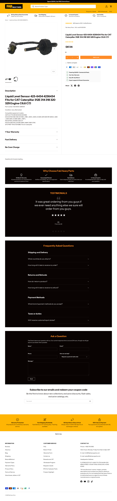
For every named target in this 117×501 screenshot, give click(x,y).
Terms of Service (10, 472)
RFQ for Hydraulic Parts (50, 469)
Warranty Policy (9, 465)
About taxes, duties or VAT (12, 475)
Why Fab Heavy (26, 11)
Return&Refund (9, 459)
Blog (6, 453)
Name (29, 346)
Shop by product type (11, 11)
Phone (29, 353)
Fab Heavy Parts (70, 27)
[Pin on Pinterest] (78, 85)
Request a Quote (91, 11)
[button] (69, 42)
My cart (65, 11)
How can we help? (64, 353)
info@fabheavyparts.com (92, 453)
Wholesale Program (49, 462)
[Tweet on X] (71, 85)
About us (7, 450)
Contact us (53, 11)
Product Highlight (48, 472)
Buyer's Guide (37, 11)
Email (61, 346)
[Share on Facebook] (75, 85)
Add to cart (96, 57)
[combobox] (63, 6)
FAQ (110, 11)
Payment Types (9, 462)
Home (6, 20)
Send (31, 379)
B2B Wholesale (102, 11)
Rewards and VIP (48, 459)
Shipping (8, 456)
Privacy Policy (9, 469)
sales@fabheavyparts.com (92, 456)
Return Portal (47, 450)
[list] (31, 48)
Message (30, 361)
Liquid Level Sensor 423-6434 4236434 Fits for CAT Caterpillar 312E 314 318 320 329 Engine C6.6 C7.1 (18, 20)
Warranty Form (47, 453)
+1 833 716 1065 (89, 446)
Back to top (58, 434)
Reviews (45, 11)
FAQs (59, 11)
